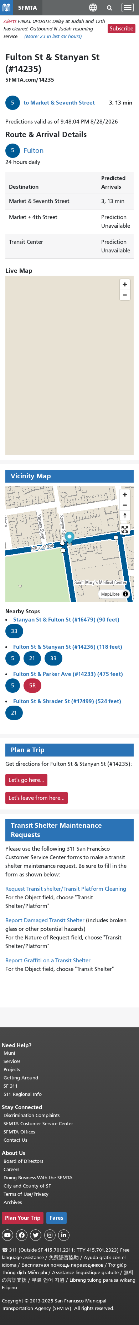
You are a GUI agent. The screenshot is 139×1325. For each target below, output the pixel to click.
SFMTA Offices (19, 1132)
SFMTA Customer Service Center (38, 1124)
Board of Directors (23, 1161)
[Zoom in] (125, 494)
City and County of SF (27, 1186)
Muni (9, 1053)
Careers (11, 1169)
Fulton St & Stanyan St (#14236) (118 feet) (67, 646)
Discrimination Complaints (32, 1115)
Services (12, 1061)
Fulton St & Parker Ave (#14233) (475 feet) (68, 674)
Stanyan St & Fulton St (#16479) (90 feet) (66, 619)
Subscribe (121, 28)
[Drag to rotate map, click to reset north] (125, 515)
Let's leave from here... (37, 798)
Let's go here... (26, 780)
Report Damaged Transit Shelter (44, 920)
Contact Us (15, 1140)
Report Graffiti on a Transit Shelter (48, 960)
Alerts (10, 21)
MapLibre (110, 594)
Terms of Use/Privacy (26, 1194)
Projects (12, 1070)
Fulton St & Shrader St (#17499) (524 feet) (67, 701)
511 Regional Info (23, 1094)
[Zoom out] (125, 505)
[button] (93, 7)
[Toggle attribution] (125, 594)
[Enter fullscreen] (125, 529)
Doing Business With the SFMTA (38, 1178)
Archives (13, 1202)
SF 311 (11, 1086)
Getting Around (21, 1078)
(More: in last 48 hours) (53, 36)
